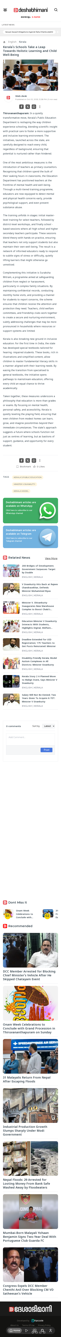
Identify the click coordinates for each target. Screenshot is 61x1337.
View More (51, 558)
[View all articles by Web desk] (8, 97)
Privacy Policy (44, 1325)
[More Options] (40, 107)
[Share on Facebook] (21, 106)
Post (46, 749)
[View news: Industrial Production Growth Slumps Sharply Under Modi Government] (30, 1105)
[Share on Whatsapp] (34, 106)
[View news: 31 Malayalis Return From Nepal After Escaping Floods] (30, 1056)
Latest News (8, 25)
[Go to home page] (31, 10)
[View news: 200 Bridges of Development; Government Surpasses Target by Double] (11, 570)
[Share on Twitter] (27, 106)
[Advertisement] (30, 794)
